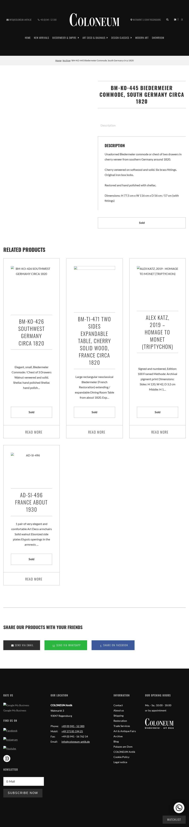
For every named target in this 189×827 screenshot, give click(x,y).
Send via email (24, 645)
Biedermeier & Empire (64, 38)
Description (108, 125)
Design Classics (120, 38)
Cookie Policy (121, 756)
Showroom (158, 38)
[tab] (107, 125)
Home (28, 38)
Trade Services (122, 725)
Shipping (118, 715)
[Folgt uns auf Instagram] (10, 739)
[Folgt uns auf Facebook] (10, 730)
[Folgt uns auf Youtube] (9, 748)
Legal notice (120, 762)
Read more (33, 432)
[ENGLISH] (175, 19)
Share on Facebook (115, 645)
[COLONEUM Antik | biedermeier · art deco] (94, 20)
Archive (66, 60)
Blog (116, 741)
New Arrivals (41, 38)
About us (119, 710)
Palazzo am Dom (123, 746)
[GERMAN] (180, 19)
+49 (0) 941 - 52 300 (48, 19)
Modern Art (142, 38)
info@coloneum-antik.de (20, 19)
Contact (118, 705)
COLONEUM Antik (124, 751)
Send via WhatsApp (68, 645)
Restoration (120, 720)
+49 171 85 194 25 (72, 731)
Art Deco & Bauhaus (94, 38)
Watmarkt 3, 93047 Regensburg (147, 19)
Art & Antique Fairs (125, 731)
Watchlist (174, 819)
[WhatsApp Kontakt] (179, 807)
